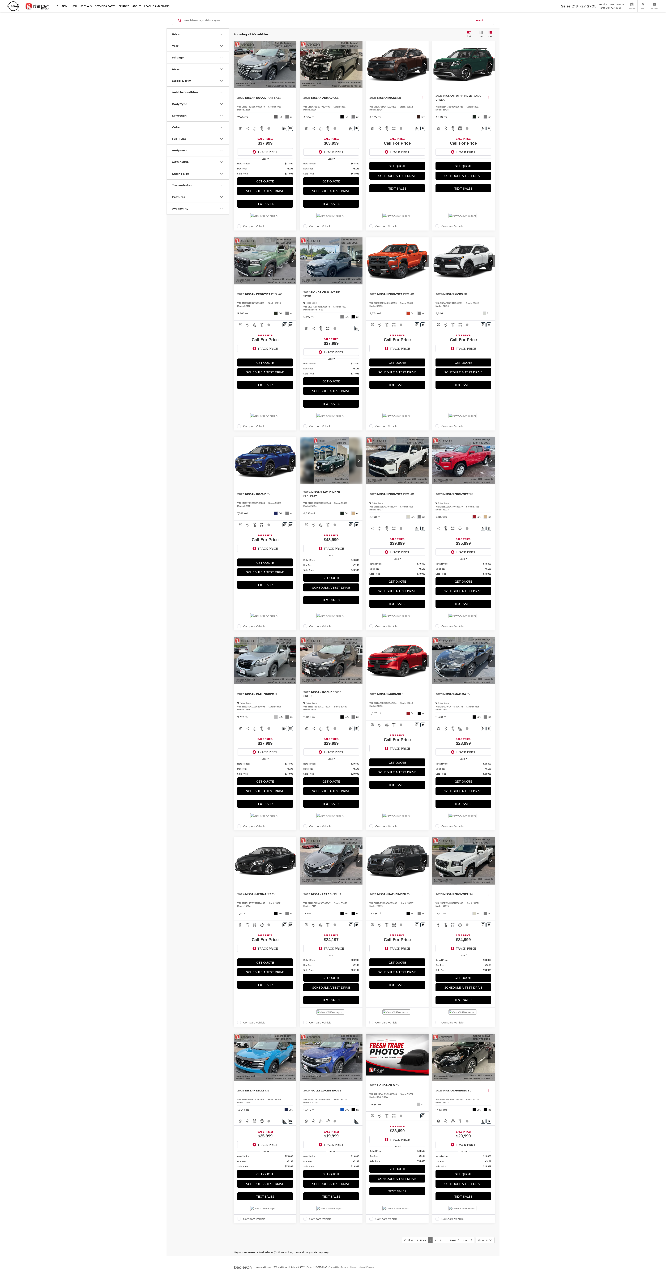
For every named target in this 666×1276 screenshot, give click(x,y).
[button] (292, 64)
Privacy (344, 1267)
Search (480, 20)
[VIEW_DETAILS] (397, 1055)
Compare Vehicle (254, 226)
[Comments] (285, 128)
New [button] (64, 6)
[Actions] (290, 98)
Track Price (268, 152)
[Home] (57, 6)
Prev (422, 1240)
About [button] (137, 6)
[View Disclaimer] (269, 128)
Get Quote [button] (265, 181)
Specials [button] (86, 6)
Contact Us (333, 1267)
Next (454, 1240)
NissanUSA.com (366, 1267)
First (409, 1240)
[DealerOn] (243, 1267)
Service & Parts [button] (105, 6)
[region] (265, 169)
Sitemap (353, 1267)
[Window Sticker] (290, 128)
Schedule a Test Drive (265, 191)
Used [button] (74, 6)
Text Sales (265, 204)
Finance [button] (124, 6)
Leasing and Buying (156, 6)
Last (467, 1240)
